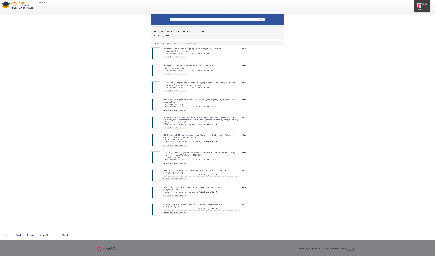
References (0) (174, 57)
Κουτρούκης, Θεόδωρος (174, 172)
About (18, 235)
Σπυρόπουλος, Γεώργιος (174, 68)
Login (7, 235)
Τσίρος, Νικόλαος (172, 189)
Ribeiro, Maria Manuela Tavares (176, 51)
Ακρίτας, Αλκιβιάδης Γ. (174, 139)
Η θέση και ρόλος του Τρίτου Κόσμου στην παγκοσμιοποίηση (189, 66)
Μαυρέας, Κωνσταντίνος (191, 85)
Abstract (165, 57)
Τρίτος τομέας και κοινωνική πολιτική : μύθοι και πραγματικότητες (193, 204)
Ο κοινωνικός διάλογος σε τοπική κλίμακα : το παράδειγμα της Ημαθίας (195, 170)
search (261, 20)
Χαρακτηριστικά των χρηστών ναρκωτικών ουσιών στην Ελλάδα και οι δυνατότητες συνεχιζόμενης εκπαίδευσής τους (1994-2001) (199, 153)
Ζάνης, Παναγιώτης (172, 206)
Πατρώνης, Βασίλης (172, 85)
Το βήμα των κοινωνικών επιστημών (167, 43)
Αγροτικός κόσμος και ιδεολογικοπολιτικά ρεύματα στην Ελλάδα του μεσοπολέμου (200, 82)
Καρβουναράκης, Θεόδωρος (176, 104)
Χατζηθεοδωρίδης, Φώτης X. (176, 122)
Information (183, 57)
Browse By (42, 2)
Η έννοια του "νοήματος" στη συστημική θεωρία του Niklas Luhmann (192, 187)
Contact (30, 235)
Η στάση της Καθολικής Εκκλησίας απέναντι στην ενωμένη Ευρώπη (192, 48)
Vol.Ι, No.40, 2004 (198, 53)
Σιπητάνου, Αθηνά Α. (173, 157)
